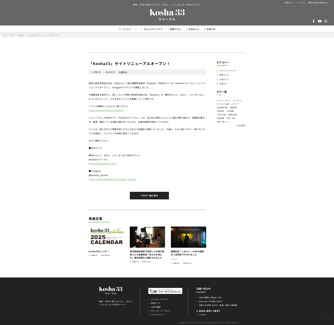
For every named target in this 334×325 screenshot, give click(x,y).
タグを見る (241, 125)
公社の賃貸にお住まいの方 (210, 297)
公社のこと (194, 29)
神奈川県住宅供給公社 (317, 2)
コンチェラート (157, 314)
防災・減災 (231, 118)
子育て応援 (222, 114)
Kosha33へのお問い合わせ (210, 301)
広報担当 (123, 72)
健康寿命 (234, 107)
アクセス (203, 315)
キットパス (238, 100)
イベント (127, 29)
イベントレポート (224, 100)
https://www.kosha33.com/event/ (106, 110)
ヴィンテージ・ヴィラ (160, 310)
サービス (301, 2)
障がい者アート (223, 122)
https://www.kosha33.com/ (103, 163)
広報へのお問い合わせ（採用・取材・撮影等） (219, 305)
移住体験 (221, 118)
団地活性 (221, 111)
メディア (175, 259)
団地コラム (175, 29)
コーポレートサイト (159, 299)
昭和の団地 (233, 114)
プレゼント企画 (223, 104)
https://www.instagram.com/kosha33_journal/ (112, 179)
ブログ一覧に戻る (149, 195)
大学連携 (230, 111)
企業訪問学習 (222, 107)
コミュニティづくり (153, 29)
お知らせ (211, 29)
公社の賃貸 (156, 307)
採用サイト (289, 2)
